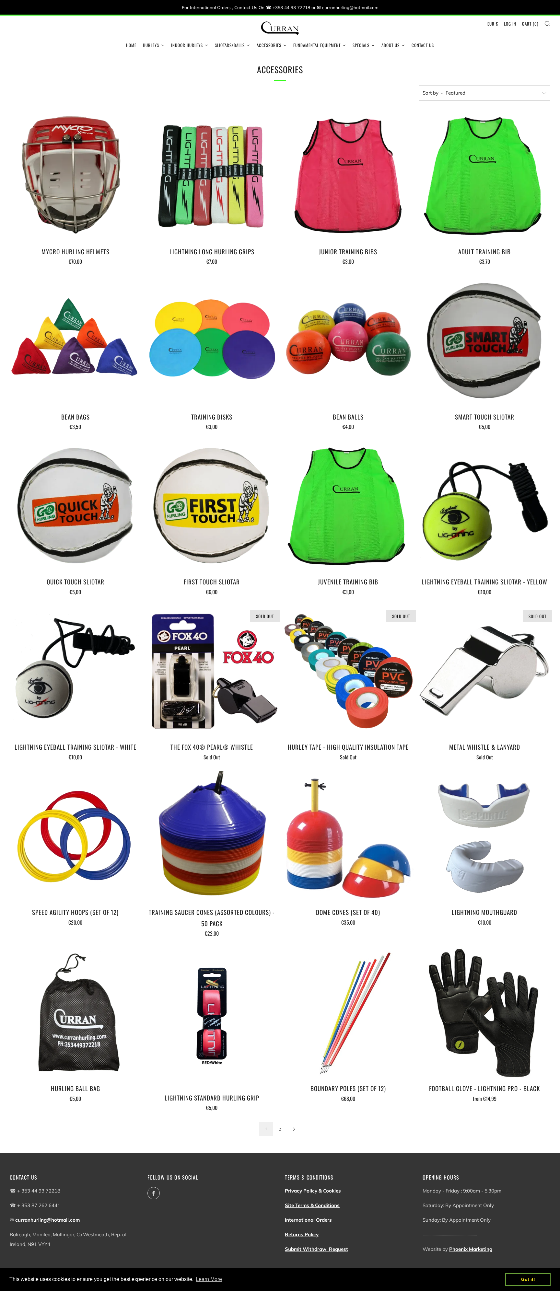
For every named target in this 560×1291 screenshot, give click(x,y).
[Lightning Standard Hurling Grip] (212, 1018)
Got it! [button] (528, 1279)
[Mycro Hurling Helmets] (75, 176)
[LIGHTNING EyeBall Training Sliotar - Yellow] (484, 506)
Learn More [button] (209, 1279)
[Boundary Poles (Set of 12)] (348, 1013)
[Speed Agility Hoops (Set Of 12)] (75, 837)
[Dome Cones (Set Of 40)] (348, 837)
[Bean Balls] (348, 341)
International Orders (308, 1220)
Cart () (530, 23)
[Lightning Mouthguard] (484, 837)
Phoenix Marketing (470, 1249)
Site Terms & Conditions (312, 1205)
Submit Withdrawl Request (316, 1249)
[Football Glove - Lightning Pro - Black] (484, 1013)
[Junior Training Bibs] (348, 176)
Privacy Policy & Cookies (313, 1191)
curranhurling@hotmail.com (47, 1220)
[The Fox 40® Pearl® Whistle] (212, 672)
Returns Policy (302, 1234)
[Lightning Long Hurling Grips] (212, 176)
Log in (510, 23)
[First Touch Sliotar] (212, 506)
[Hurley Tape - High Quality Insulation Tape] (348, 672)
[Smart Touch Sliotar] (484, 341)
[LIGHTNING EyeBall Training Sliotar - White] (75, 672)
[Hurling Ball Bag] (75, 1013)
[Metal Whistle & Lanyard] (484, 672)
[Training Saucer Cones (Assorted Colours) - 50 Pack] (212, 837)
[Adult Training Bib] (484, 176)
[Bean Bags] (75, 341)
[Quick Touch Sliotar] (75, 506)
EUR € (492, 23)
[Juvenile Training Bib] (348, 506)
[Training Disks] (212, 341)
